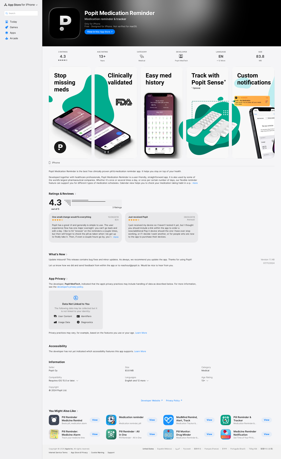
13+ (203, 380)
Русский (187, 449)
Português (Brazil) (237, 449)
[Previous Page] (45, 112)
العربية (177, 449)
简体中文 (197, 449)
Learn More (141, 332)
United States (148, 449)
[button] (21, 21)
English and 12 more (135, 380)
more (195, 183)
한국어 (224, 449)
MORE (116, 237)
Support (111, 452)
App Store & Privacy (79, 452)
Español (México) (164, 449)
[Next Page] (277, 112)
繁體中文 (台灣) (267, 449)
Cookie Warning (97, 452)
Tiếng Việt (253, 449)
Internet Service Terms (58, 452)
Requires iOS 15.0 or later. (62, 380)
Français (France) (212, 449)
